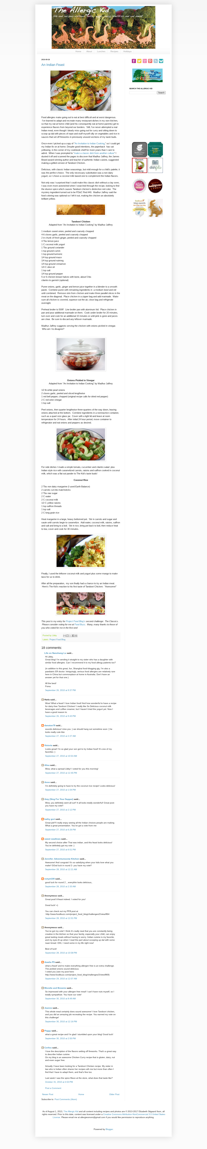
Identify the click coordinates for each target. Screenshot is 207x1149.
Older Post (114, 1094)
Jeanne (48, 1008)
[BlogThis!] (67, 635)
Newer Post (47, 1094)
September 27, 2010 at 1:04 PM (60, 790)
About (89, 51)
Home (78, 51)
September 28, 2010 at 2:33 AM (60, 886)
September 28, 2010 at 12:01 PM (61, 918)
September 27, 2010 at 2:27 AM (60, 736)
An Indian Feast (52, 65)
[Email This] (64, 635)
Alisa (47, 765)
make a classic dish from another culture (94, 153)
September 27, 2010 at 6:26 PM (60, 829)
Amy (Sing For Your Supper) (58, 799)
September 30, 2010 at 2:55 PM (60, 1038)
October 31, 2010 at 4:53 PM (59, 1082)
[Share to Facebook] (73, 635)
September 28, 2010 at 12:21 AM (61, 869)
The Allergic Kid (70, 1111)
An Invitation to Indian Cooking (90, 143)
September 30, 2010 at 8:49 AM (60, 998)
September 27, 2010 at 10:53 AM (61, 756)
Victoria (48, 745)
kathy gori (49, 819)
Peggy (47, 1031)
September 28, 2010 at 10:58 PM (61, 953)
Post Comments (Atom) (66, 1099)
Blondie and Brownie (55, 988)
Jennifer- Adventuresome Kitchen (61, 859)
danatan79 (49, 725)
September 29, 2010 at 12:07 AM (61, 978)
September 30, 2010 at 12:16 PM (61, 1021)
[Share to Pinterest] (76, 635)
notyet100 (49, 879)
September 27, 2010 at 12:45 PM (61, 773)
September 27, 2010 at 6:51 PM (60, 849)
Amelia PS (49, 962)
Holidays (127, 51)
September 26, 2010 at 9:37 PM (60, 690)
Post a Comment (53, 1088)
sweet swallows (52, 839)
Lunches (101, 51)
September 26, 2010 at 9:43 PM (60, 716)
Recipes (114, 51)
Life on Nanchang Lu (55, 653)
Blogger (109, 1129)
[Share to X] (70, 635)
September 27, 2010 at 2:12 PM (60, 809)
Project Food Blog (57, 640)
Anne (47, 782)
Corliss (48, 1047)
